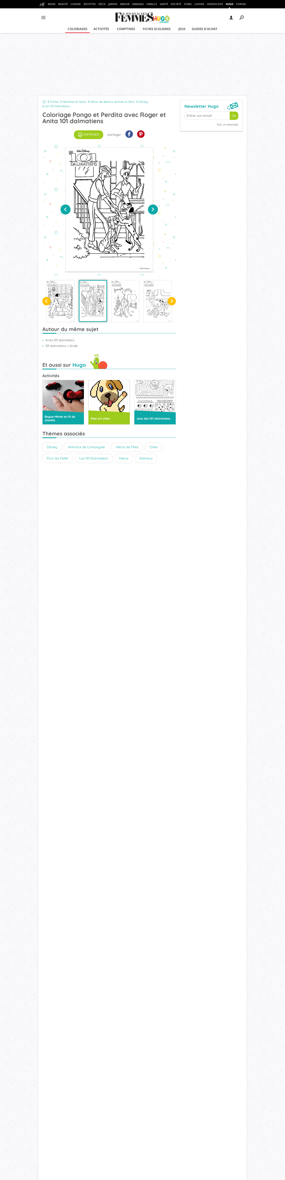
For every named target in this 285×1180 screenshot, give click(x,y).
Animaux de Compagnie (86, 447)
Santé (164, 4)
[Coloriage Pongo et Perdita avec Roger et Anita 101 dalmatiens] (93, 301)
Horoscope (215, 4)
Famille (151, 4)
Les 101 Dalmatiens (57, 106)
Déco (102, 4)
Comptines (126, 29)
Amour (125, 4)
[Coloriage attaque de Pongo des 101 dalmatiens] (158, 301)
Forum (241, 4)
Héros (124, 458)
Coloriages (77, 29)
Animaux (146, 458)
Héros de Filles (127, 447)
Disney (143, 102)
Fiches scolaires (156, 29)
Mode (51, 4)
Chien (153, 447)
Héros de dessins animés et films (112, 102)
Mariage (138, 4)
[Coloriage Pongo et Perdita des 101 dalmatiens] (61, 301)
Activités (101, 29)
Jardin (112, 4)
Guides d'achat (204, 29)
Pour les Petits (57, 458)
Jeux (181, 29)
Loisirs (199, 4)
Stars (188, 4)
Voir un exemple (227, 124)
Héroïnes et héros (74, 102)
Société (176, 4)
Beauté (63, 4)
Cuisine (76, 4)
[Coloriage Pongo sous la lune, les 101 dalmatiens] (125, 301)
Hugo (229, 4)
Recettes (90, 4)
